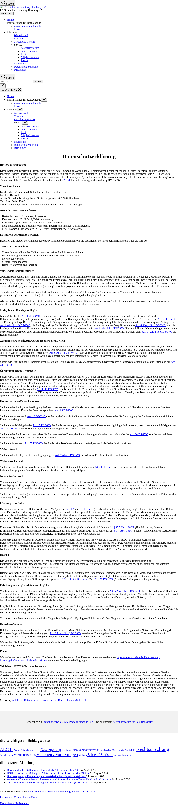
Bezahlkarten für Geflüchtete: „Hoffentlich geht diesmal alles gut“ (43, 770)
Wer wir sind (21, 35)
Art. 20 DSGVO (139, 434)
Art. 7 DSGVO (166, 319)
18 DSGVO (86, 509)
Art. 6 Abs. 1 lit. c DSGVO (150, 325)
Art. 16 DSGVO (36, 416)
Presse (24, 60)
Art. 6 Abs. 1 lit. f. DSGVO (124, 591)
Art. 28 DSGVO (104, 579)
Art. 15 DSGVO (64, 410)
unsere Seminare (30, 50)
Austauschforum (30, 47)
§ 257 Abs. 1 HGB (124, 527)
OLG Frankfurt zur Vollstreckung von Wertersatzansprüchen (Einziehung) (47, 782)
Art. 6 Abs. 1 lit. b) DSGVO (65, 633)
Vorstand (19, 38)
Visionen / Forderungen (57, 754)
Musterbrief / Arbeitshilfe (124, 750)
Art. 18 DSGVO (9, 428)
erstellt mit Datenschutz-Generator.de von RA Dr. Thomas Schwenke (50, 700)
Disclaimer (20, 69)
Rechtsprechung (152, 749)
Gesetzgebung (50, 750)
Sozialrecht (5, 755)
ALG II (6, 749)
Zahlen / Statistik (100, 755)
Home (10, 19)
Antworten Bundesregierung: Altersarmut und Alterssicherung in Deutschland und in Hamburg (59, 779)
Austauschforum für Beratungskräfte (133, 721)
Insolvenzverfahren (84, 750)
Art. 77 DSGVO (34, 443)
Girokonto (67, 750)
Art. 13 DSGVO (31, 315)
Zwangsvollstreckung (122, 755)
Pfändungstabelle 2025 (81, 721)
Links (17, 29)
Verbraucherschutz (23, 755)
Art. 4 (66, 180)
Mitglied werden (30, 57)
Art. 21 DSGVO (103, 467)
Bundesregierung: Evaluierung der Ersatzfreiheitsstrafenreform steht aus (46, 776)
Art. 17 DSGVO (42, 425)
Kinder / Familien (104, 750)
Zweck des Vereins (24, 41)
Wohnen (83, 755)
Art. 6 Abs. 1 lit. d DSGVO (157, 331)
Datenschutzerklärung (26, 66)
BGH (37, 750)
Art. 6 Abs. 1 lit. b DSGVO (15, 325)
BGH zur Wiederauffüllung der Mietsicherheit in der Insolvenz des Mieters (48, 773)
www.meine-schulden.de (27, 25)
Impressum (20, 63)
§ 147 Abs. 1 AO (122, 530)
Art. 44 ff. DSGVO (47, 389)
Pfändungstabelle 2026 (55, 721)
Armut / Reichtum (23, 750)
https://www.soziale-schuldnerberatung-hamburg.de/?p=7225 (61, 791)
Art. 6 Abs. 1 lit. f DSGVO (109, 328)
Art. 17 (70, 509)
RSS (23, 54)
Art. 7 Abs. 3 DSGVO (67, 455)
